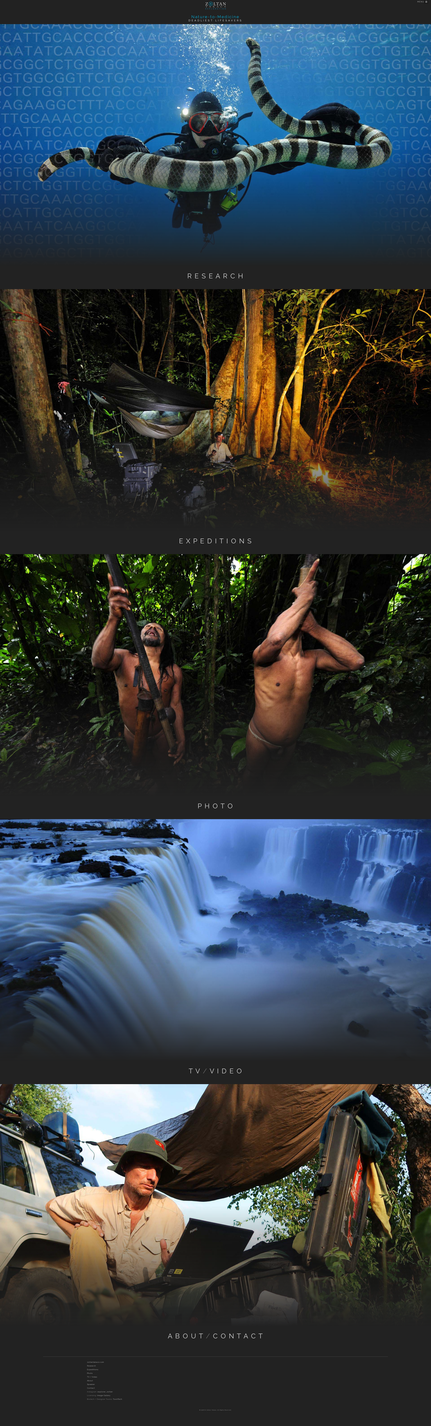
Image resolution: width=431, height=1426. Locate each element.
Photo (90, 1373)
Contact (91, 1388)
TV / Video (92, 1377)
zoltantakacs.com (95, 1362)
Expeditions (92, 1370)
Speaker (91, 1384)
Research (91, 1366)
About (90, 1381)
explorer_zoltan (105, 1392)
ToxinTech (117, 1399)
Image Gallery (103, 1395)
